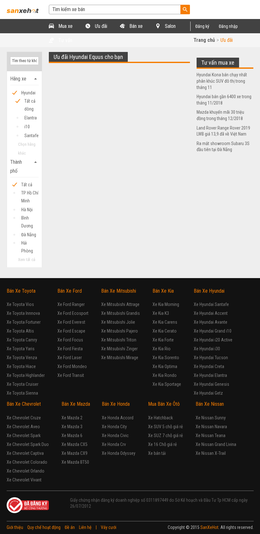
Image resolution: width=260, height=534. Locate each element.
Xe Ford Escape (71, 331)
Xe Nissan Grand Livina (216, 444)
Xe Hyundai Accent (211, 313)
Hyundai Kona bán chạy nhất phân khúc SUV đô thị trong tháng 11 (222, 81)
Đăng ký (202, 26)
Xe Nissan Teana (210, 435)
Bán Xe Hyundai (209, 291)
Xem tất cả (26, 259)
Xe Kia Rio (162, 348)
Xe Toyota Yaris (21, 348)
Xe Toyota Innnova (23, 313)
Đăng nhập (228, 26)
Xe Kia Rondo (165, 375)
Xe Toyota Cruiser (22, 384)
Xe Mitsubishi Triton (118, 339)
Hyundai (28, 92)
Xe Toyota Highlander (26, 375)
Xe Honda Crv (114, 444)
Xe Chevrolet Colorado (27, 462)
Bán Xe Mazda (76, 404)
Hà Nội (27, 209)
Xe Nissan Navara (211, 426)
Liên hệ (85, 527)
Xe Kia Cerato (165, 331)
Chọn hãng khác (27, 149)
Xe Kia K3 (161, 313)
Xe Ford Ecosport (72, 313)
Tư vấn (64, 40)
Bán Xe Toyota (21, 291)
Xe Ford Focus (70, 339)
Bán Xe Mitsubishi (118, 291)
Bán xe (135, 26)
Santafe (31, 135)
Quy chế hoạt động (44, 527)
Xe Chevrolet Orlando (25, 471)
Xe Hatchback (160, 417)
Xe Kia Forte (163, 339)
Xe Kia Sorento (166, 357)
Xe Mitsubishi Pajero (119, 331)
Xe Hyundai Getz (208, 393)
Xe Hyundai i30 (207, 348)
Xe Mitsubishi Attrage (120, 304)
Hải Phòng (27, 243)
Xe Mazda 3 (72, 426)
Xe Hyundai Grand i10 (212, 331)
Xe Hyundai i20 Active (213, 339)
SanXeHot (209, 527)
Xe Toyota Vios (20, 304)
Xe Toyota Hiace (21, 366)
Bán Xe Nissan (210, 404)
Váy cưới (108, 527)
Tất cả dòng (30, 102)
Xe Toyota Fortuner (24, 322)
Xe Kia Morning (166, 304)
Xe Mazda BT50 (75, 462)
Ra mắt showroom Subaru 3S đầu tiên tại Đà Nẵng (223, 146)
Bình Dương (27, 218)
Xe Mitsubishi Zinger (119, 348)
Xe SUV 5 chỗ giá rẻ (165, 426)
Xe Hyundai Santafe (211, 304)
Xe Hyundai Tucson (211, 357)
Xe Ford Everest (71, 322)
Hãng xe (24, 79)
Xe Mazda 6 (72, 435)
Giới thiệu (15, 527)
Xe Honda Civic (115, 435)
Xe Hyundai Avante (210, 322)
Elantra (30, 117)
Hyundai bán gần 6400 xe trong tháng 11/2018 (224, 99)
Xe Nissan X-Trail (211, 453)
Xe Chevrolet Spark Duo (28, 444)
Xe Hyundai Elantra (210, 375)
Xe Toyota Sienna (22, 393)
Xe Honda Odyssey (118, 453)
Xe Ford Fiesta (70, 348)
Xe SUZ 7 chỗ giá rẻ (165, 435)
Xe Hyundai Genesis (211, 384)
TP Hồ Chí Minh (29, 193)
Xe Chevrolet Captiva (25, 453)
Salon (170, 26)
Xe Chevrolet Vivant (24, 479)
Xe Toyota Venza (22, 357)
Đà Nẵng (28, 234)
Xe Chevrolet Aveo (23, 426)
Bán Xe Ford (69, 291)
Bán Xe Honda (116, 404)
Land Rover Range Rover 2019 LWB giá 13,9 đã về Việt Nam (223, 131)
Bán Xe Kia (163, 291)
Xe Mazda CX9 (75, 453)
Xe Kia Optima (165, 366)
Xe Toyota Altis (20, 331)
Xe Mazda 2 (72, 417)
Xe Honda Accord (117, 417)
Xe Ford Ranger (71, 304)
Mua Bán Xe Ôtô (164, 404)
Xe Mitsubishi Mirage (119, 357)
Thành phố (24, 166)
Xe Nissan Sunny (211, 417)
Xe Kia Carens (165, 322)
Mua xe (65, 26)
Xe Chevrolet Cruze (24, 417)
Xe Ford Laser (69, 357)
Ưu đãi (100, 26)
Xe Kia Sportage (167, 384)
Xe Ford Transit (70, 375)
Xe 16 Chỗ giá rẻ (162, 444)
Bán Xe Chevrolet (24, 404)
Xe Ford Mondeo (72, 366)
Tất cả (26, 184)
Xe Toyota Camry (22, 339)
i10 (27, 126)
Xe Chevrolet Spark (24, 435)
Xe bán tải (157, 453)
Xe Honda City (114, 426)
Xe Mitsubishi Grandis (120, 313)
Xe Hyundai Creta (209, 366)
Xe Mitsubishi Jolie (118, 322)
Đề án (70, 527)
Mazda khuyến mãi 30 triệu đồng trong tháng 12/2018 (220, 115)
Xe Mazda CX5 (75, 444)
